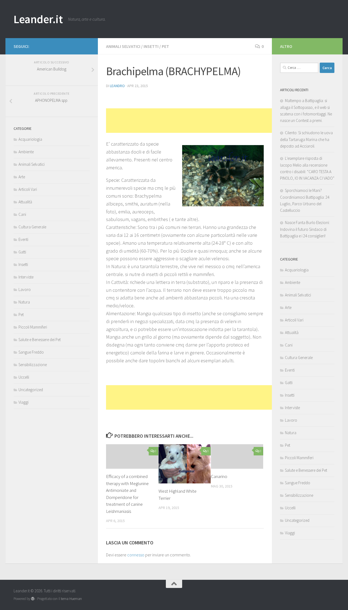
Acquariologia (30, 139)
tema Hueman (71, 598)
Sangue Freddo (31, 352)
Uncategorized (30, 389)
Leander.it (38, 19)
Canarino (219, 476)
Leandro (117, 85)
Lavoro (24, 289)
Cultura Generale (32, 226)
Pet (165, 46)
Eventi (23, 239)
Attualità (25, 201)
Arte (21, 176)
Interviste (25, 277)
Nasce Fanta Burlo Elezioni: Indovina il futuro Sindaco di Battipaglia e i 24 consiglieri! (305, 229)
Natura (24, 302)
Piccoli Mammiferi (32, 327)
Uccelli (23, 377)
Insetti (151, 46)
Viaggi (23, 402)
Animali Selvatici (123, 46)
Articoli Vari (27, 189)
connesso (135, 554)
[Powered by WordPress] (33, 598)
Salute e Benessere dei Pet (39, 339)
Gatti (22, 252)
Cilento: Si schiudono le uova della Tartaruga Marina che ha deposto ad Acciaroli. (306, 139)
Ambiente (26, 151)
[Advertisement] (205, 120)
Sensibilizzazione (32, 364)
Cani (22, 214)
